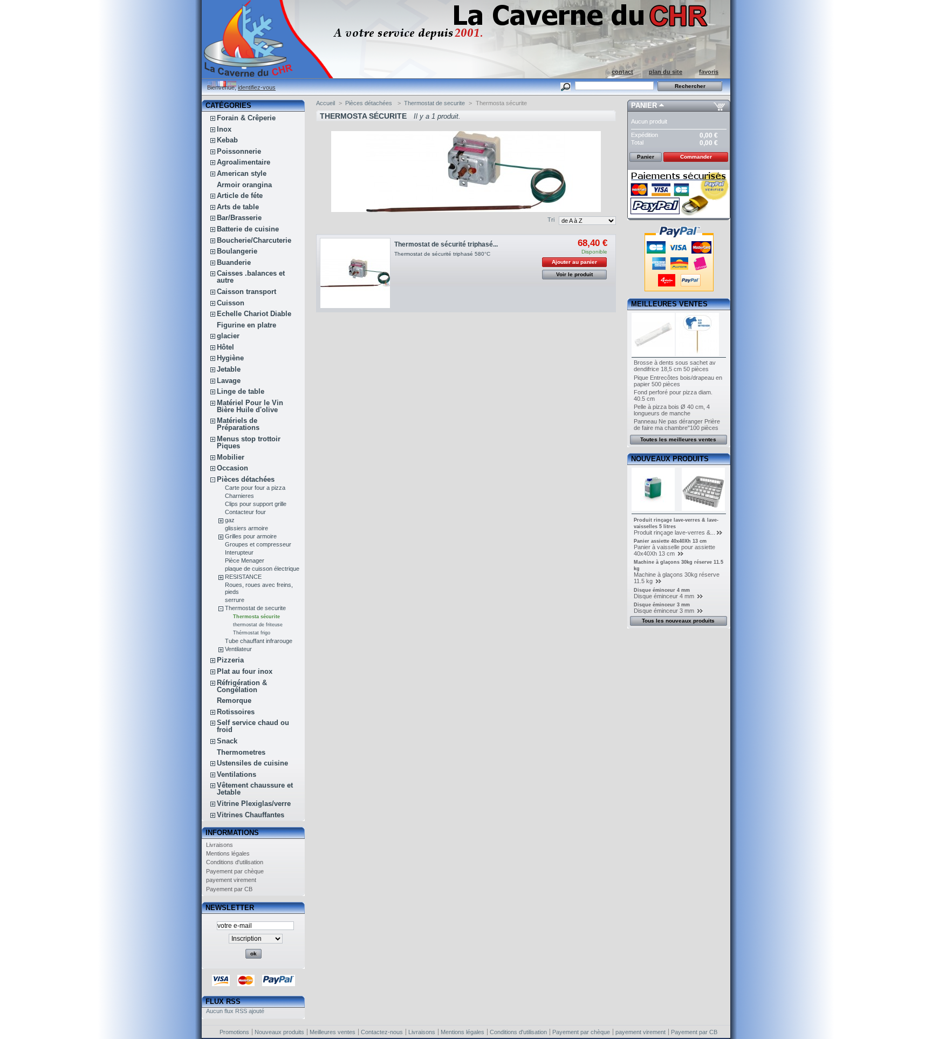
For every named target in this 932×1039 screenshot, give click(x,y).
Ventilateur (238, 649)
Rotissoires (236, 712)
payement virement (231, 880)
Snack (227, 741)
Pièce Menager (244, 560)
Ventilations (236, 774)
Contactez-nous (382, 1032)
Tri (550, 219)
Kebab (227, 140)
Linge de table (240, 391)
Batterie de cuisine (248, 229)
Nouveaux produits (670, 459)
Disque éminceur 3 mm (662, 604)
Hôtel (225, 347)
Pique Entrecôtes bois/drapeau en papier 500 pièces (678, 380)
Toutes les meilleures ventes (678, 439)
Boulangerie (237, 251)
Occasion (232, 468)
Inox (224, 129)
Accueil (325, 103)
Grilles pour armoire (251, 536)
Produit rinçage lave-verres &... (674, 532)
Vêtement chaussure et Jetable (255, 788)
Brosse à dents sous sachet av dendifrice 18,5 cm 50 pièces (675, 365)
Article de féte (240, 196)
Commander (696, 157)
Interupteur (239, 552)
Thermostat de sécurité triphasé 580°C (442, 254)
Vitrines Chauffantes (250, 815)
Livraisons (219, 845)
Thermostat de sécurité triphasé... (446, 244)
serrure (234, 600)
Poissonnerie (239, 151)
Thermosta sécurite (256, 616)
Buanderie (234, 262)
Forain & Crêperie (246, 118)
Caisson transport (246, 292)
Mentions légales (228, 853)
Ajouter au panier (574, 262)
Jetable (229, 369)
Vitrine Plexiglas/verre (254, 803)
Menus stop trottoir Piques (248, 442)
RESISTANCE (243, 576)
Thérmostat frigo (251, 632)
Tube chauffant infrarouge (258, 641)
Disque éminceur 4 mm (662, 590)
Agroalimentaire (243, 162)
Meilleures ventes (669, 304)
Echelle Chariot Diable (254, 314)
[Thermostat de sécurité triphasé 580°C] (355, 273)
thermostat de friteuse (258, 624)
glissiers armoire (246, 528)
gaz (230, 520)
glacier (228, 336)
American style (241, 173)
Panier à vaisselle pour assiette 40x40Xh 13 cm (674, 550)
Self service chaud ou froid (253, 726)
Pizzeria (230, 660)
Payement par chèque (235, 871)
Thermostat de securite (255, 608)
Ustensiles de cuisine (252, 763)
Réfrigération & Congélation (242, 686)
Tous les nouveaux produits (678, 621)
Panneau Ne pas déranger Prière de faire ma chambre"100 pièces (677, 424)
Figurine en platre (246, 325)
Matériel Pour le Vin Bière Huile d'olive (250, 406)
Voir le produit (574, 274)
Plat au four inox (244, 671)
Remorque (234, 700)
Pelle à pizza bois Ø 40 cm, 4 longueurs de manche (672, 410)
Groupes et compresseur (258, 544)
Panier (644, 105)
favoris (708, 72)
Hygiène (230, 358)
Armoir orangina (244, 185)
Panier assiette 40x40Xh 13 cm (670, 541)
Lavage (229, 381)
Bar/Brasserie (239, 218)
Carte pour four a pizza (255, 487)
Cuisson (230, 303)
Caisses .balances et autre (251, 276)
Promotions (234, 1032)
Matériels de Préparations (238, 424)
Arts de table (238, 207)
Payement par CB (229, 889)
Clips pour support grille (255, 504)
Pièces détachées (246, 479)
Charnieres (239, 496)
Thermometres (241, 752)
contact (622, 72)
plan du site (665, 72)
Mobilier (230, 457)
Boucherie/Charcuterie (254, 240)
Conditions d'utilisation (234, 862)
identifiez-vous (257, 87)
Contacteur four (245, 512)
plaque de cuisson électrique (262, 568)
